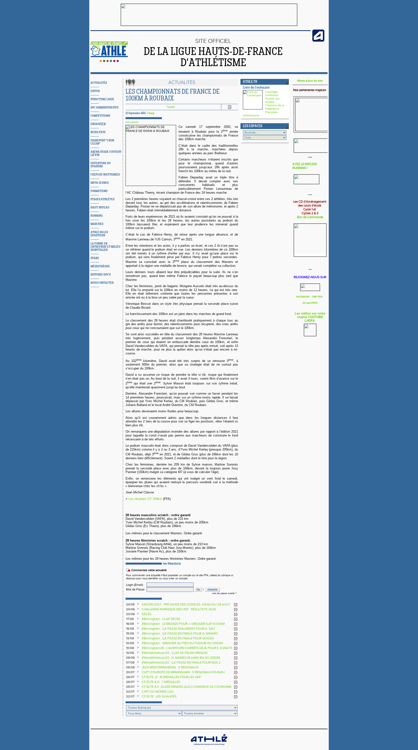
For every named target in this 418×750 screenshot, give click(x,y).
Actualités (132, 122)
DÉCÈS (146, 614)
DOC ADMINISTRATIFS (104, 107)
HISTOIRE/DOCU (100, 274)
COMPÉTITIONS (100, 115)
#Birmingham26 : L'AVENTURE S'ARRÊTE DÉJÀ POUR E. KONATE (187, 648)
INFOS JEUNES (99, 182)
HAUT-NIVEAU (99, 207)
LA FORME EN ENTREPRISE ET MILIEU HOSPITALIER (105, 247)
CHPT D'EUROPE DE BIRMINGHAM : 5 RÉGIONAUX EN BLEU (183, 672)
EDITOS (95, 91)
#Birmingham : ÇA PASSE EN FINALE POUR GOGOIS (178, 638)
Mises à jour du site (310, 80)
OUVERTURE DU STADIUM (100, 165)
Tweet (170, 107)
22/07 (130, 692)
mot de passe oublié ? (224, 593)
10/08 (130, 643)
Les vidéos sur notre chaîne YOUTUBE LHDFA (310, 317)
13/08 (130, 638)
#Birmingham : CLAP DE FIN (161, 619)
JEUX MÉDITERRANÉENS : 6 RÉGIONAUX (170, 667)
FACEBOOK (303, 296)
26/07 (130, 677)
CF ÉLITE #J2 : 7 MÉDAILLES (161, 682)
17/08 (130, 619)
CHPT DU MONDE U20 (157, 692)
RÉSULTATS (97, 132)
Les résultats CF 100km (145, 499)
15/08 (130, 629)
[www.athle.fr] (318, 41)
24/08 (130, 604)
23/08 (130, 614)
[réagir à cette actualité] (236, 605)
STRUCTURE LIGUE (102, 99)
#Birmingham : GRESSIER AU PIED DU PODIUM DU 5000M (182, 643)
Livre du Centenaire (256, 88)
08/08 (130, 658)
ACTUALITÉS (98, 82)
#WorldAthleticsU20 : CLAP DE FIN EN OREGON (174, 653)
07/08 (130, 663)
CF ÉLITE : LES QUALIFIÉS (159, 696)
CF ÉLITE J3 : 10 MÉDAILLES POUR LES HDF (171, 677)
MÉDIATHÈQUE (100, 266)
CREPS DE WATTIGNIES (105, 174)
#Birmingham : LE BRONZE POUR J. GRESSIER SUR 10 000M (183, 624)
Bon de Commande (310, 217)
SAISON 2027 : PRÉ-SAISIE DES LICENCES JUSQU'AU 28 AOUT (186, 604)
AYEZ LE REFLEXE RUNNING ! (304, 166)
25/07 (130, 687)
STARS (94, 258)
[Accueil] (109, 61)
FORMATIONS (98, 191)
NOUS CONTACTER (102, 282)
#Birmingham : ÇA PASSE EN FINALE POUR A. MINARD (180, 633)
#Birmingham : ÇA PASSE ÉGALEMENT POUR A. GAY (178, 629)
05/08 (130, 667)
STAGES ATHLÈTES (102, 199)
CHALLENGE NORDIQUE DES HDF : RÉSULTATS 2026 (179, 609)
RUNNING (96, 215)
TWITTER (317, 296)
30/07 (130, 672)
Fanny (150, 113)
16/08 (130, 624)
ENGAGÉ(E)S (98, 124)
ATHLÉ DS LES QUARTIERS (99, 234)
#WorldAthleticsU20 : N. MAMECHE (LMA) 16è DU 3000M (181, 658)
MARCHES (96, 224)
